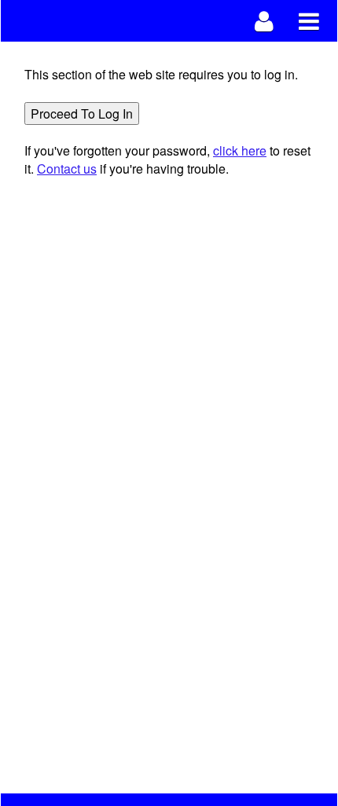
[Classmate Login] (264, 21)
